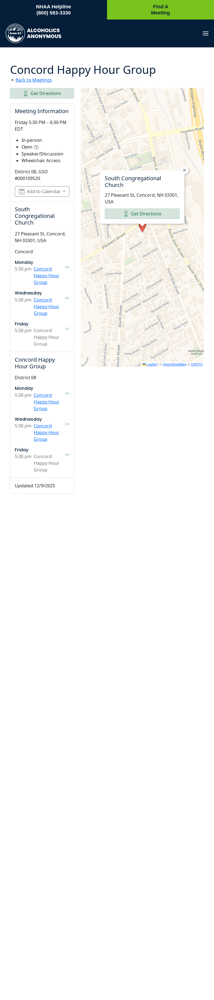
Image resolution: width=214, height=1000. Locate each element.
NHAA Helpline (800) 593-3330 (53, 10)
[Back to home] (33, 33)
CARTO (197, 364)
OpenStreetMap (175, 364)
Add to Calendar (44, 191)
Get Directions (46, 93)
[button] (205, 33)
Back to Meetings (34, 80)
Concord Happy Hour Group (46, 275)
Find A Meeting (160, 10)
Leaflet (151, 364)
